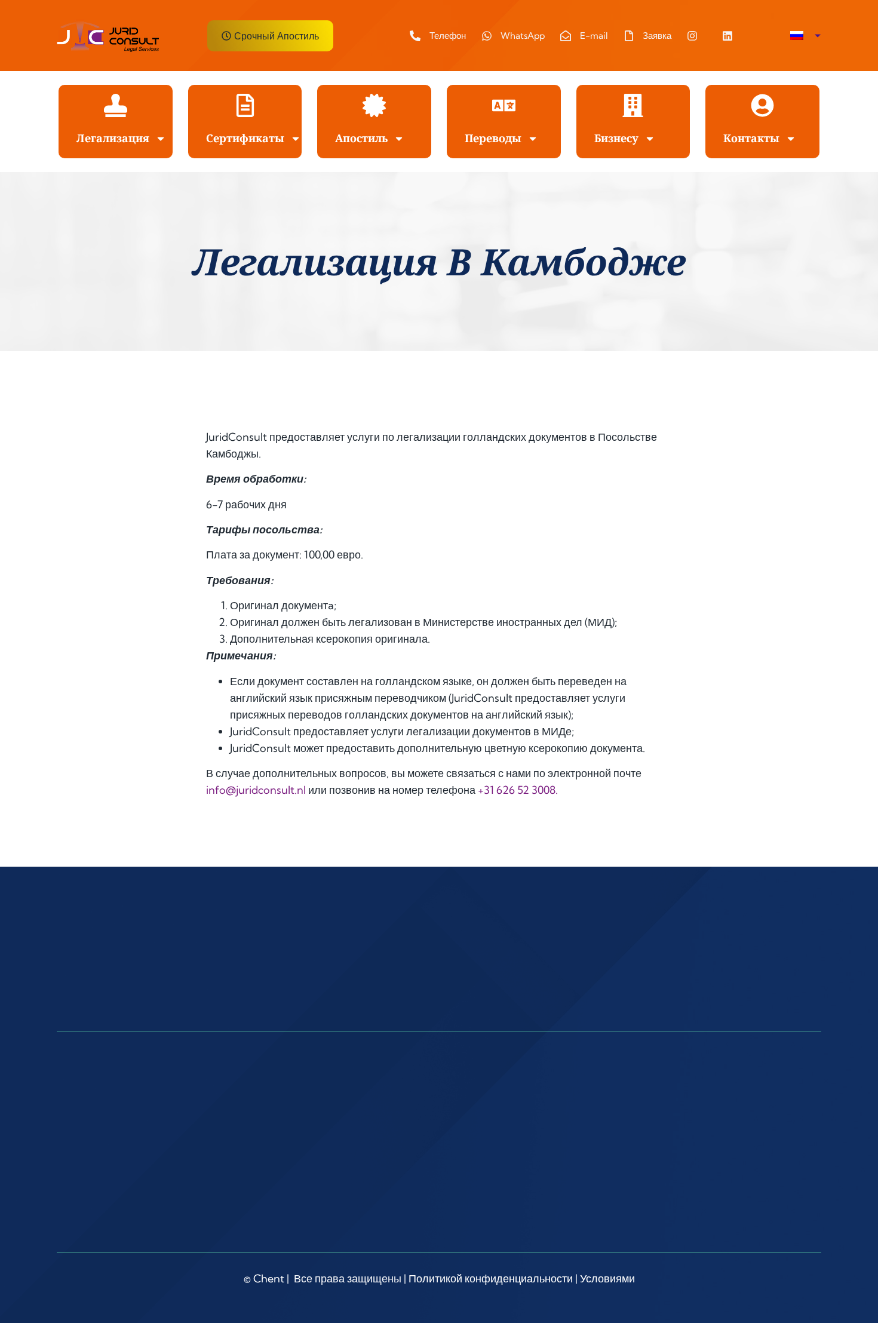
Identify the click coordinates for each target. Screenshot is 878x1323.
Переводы (493, 138)
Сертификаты (245, 138)
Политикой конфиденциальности (491, 1278)
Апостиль (361, 138)
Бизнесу (616, 138)
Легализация (112, 138)
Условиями (607, 1278)
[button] (805, 35)
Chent (268, 1278)
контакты (751, 138)
